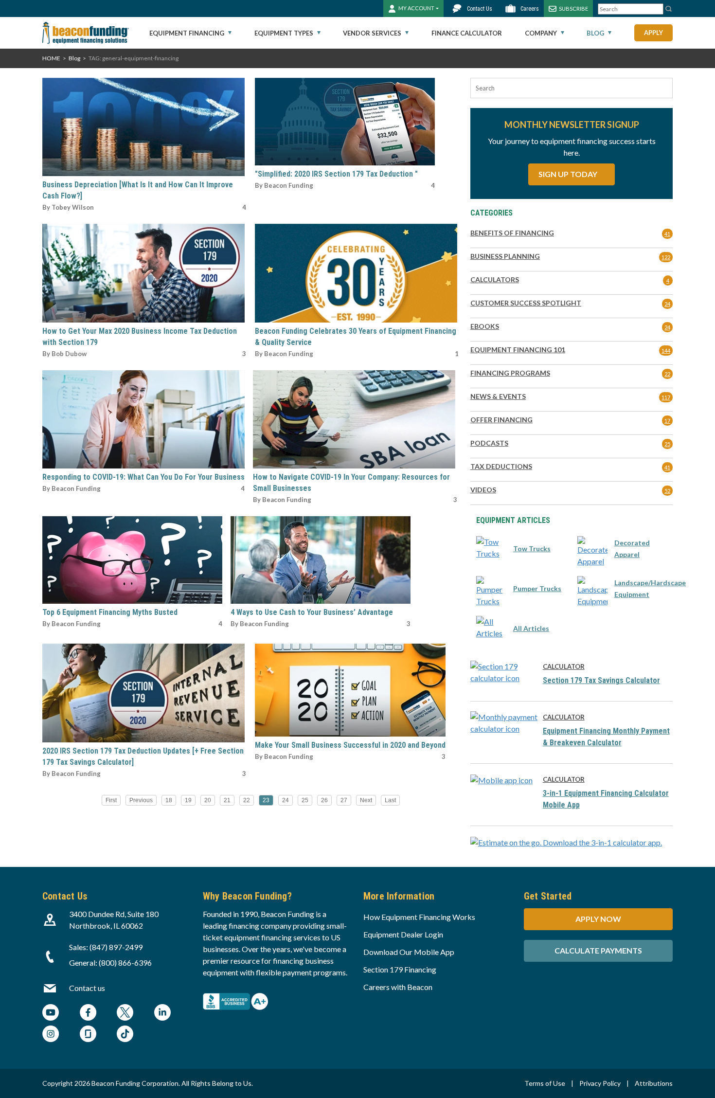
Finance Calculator (466, 33)
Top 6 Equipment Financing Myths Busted (110, 612)
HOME (51, 58)
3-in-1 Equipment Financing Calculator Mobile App (606, 799)
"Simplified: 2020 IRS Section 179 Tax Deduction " (336, 174)
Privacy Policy (600, 1083)
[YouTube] (50, 1013)
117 (665, 397)
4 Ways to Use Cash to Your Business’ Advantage (312, 612)
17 (667, 420)
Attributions (654, 1083)
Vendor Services (372, 33)
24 (285, 800)
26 (324, 800)
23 (266, 800)
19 (188, 800)
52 (667, 490)
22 (246, 800)
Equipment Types (283, 33)
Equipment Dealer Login (403, 934)
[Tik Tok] (125, 1035)
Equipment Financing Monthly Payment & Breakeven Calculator (606, 736)
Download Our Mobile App (408, 951)
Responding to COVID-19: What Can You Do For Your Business (143, 477)
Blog (595, 33)
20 (207, 800)
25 (305, 800)
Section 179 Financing (399, 969)
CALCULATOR (564, 666)
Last (390, 800)
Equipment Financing (186, 33)
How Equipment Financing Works (419, 916)
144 (665, 350)
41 (667, 234)
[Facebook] (88, 1013)
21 (227, 800)
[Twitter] (125, 1013)
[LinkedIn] (162, 1013)
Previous (141, 800)
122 (665, 257)
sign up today (568, 174)
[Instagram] (50, 1035)
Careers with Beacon (397, 986)
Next (366, 800)
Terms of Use (544, 1083)
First (111, 800)
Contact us (87, 987)
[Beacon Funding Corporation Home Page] (85, 33)
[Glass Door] (88, 1035)
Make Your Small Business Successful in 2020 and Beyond (350, 745)
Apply (653, 32)
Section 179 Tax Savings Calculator (601, 680)
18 (168, 800)
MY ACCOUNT (416, 8)
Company (541, 33)
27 (343, 800)
